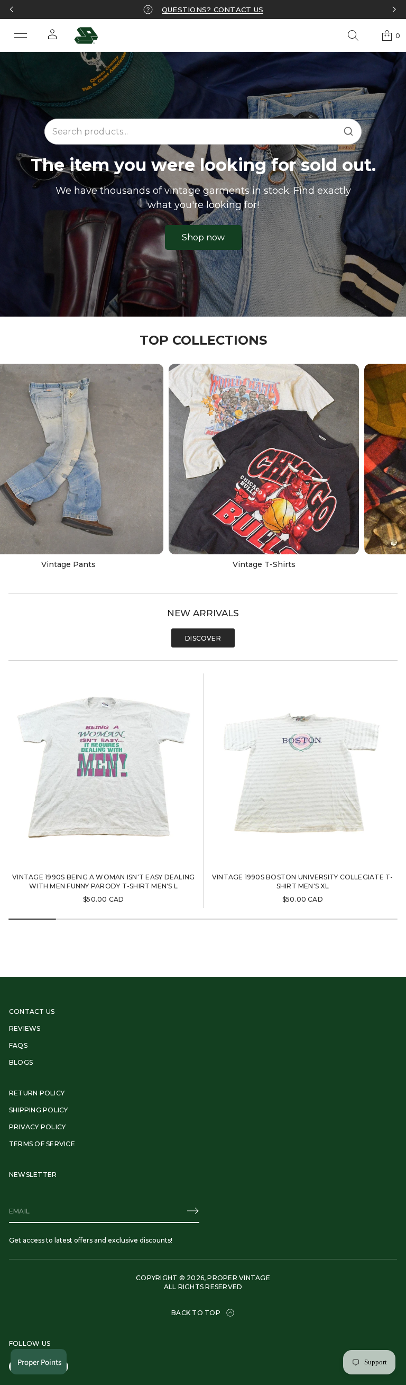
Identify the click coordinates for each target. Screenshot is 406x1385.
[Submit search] (348, 131)
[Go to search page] (353, 35)
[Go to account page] (52, 37)
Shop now (203, 237)
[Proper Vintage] (86, 35)
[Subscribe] (193, 1210)
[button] (353, 35)
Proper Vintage (238, 1278)
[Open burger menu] (20, 35)
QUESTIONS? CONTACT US (212, 9)
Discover (203, 638)
